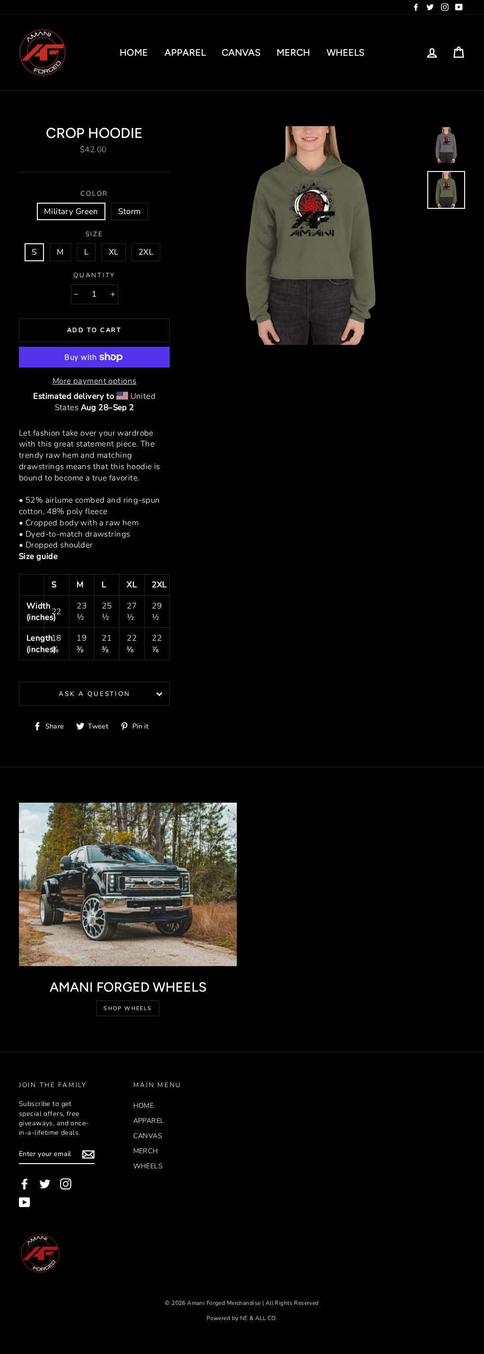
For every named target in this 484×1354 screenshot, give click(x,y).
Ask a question (94, 693)
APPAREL (185, 52)
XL (114, 252)
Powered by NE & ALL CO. (242, 1318)
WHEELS (345, 52)
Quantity (94, 275)
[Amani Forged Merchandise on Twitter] (45, 1184)
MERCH (293, 52)
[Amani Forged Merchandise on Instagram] (65, 1184)
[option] (310, 235)
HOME (134, 52)
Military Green (71, 211)
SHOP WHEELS (128, 1008)
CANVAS (241, 52)
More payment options (94, 381)
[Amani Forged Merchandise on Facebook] (24, 1184)
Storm (129, 211)
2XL (145, 252)
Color (94, 193)
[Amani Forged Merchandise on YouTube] (24, 1202)
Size (95, 234)
